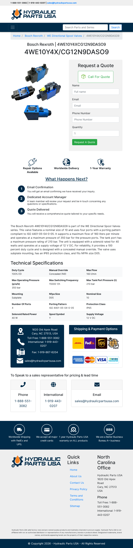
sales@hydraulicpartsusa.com (62, 3)
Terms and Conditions (76, 497)
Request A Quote (84, 142)
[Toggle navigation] (12, 27)
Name (75, 85)
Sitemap (75, 506)
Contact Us (77, 482)
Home (73, 469)
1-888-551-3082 (49, 338)
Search (115, 27)
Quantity (77, 127)
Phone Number (81, 113)
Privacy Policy (78, 489)
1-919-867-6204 (48, 352)
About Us (75, 476)
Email (75, 99)
